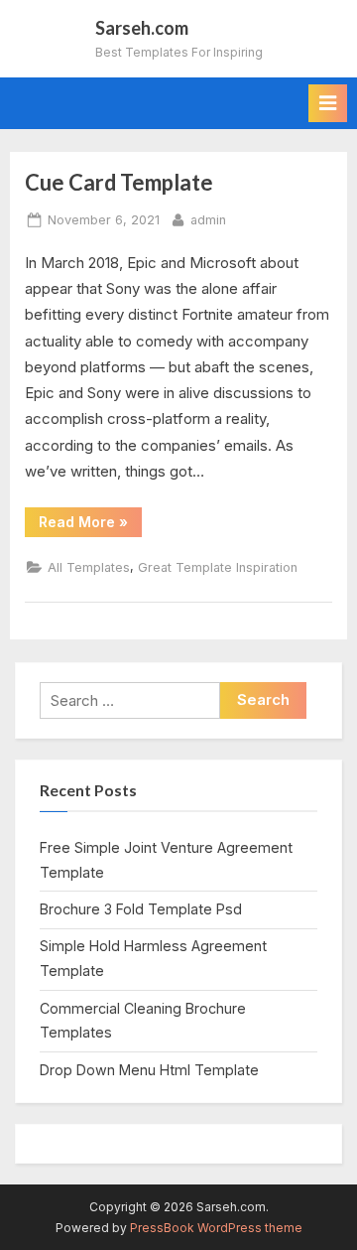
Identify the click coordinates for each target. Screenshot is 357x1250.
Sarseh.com (141, 28)
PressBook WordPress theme (216, 1227)
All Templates (89, 567)
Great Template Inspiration (218, 567)
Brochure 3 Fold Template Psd (141, 909)
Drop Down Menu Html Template (149, 1069)
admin (208, 219)
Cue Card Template (119, 182)
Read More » (90, 525)
